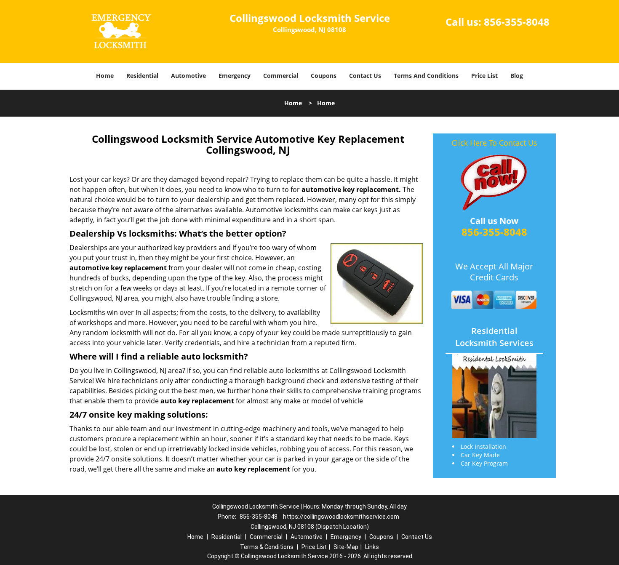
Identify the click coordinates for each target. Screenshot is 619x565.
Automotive (188, 76)
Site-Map (346, 547)
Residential (142, 76)
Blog (516, 76)
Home (105, 76)
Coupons (323, 76)
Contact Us (365, 76)
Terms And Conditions (426, 76)
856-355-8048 (517, 22)
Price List (484, 76)
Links (372, 547)
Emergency (235, 76)
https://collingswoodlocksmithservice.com (341, 516)
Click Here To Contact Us (494, 143)
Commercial (280, 76)
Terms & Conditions (266, 547)
